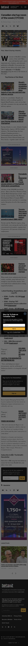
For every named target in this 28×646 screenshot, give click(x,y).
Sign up (14, 328)
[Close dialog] (25, 314)
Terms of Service (17, 331)
